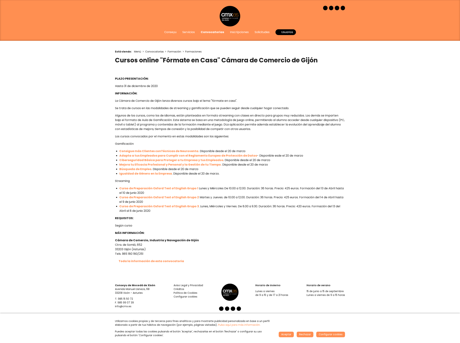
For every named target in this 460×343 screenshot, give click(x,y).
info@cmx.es (123, 306)
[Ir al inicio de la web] (230, 16)
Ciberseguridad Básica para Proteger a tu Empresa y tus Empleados (171, 160)
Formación (174, 51)
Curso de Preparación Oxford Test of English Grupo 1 (158, 188)
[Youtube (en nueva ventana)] (337, 8)
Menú (137, 51)
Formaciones (193, 51)
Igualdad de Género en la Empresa (145, 174)
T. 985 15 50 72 (124, 299)
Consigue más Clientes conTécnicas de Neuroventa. (159, 151)
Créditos (179, 289)
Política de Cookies (185, 293)
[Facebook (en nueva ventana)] (325, 8)
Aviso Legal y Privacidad (188, 285)
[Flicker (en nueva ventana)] (343, 8)
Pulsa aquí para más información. (239, 325)
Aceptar (286, 334)
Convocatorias (154, 51)
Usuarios (286, 32)
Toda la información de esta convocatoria (151, 261)
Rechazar (305, 334)
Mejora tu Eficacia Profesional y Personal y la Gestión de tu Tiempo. (170, 165)
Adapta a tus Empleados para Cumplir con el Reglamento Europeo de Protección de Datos (188, 156)
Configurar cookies (185, 296)
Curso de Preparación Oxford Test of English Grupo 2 (159, 197)
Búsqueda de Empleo (135, 169)
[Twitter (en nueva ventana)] (331, 8)
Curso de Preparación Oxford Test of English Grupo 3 (159, 206)
